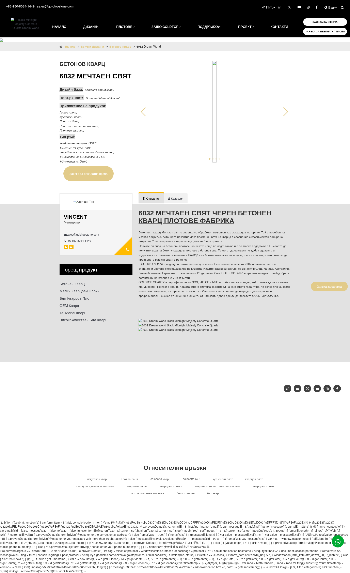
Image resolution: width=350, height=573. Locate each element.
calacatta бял (191, 479)
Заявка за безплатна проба (88, 173)
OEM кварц (69, 305)
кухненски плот (223, 479)
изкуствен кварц (97, 479)
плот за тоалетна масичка (147, 493)
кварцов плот (254, 479)
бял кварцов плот (75, 298)
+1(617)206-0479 (226, 385)
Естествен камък (222, 393)
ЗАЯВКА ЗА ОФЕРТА (325, 22)
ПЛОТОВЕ (124, 26)
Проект (245, 26)
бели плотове (186, 493)
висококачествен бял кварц (83, 319)
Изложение (327, 375)
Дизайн (90, 26)
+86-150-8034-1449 (20, 6)
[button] (285, 111)
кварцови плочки (171, 486)
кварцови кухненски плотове (95, 486)
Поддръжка (208, 26)
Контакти (279, 26)
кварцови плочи (263, 486)
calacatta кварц (160, 479)
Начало (59, 26)
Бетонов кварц (120, 46)
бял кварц (213, 493)
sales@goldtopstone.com (55, 6)
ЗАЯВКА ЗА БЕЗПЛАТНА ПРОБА (325, 31)
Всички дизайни (92, 46)
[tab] (151, 198)
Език (331, 7)
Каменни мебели (194, 393)
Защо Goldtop (165, 26)
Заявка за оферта (329, 286)
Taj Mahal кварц (73, 312)
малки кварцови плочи (79, 290)
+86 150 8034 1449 (78, 240)
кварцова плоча (137, 486)
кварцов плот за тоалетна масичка (217, 486)
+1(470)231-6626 (198, 385)
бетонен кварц (72, 283)
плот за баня (129, 479)
